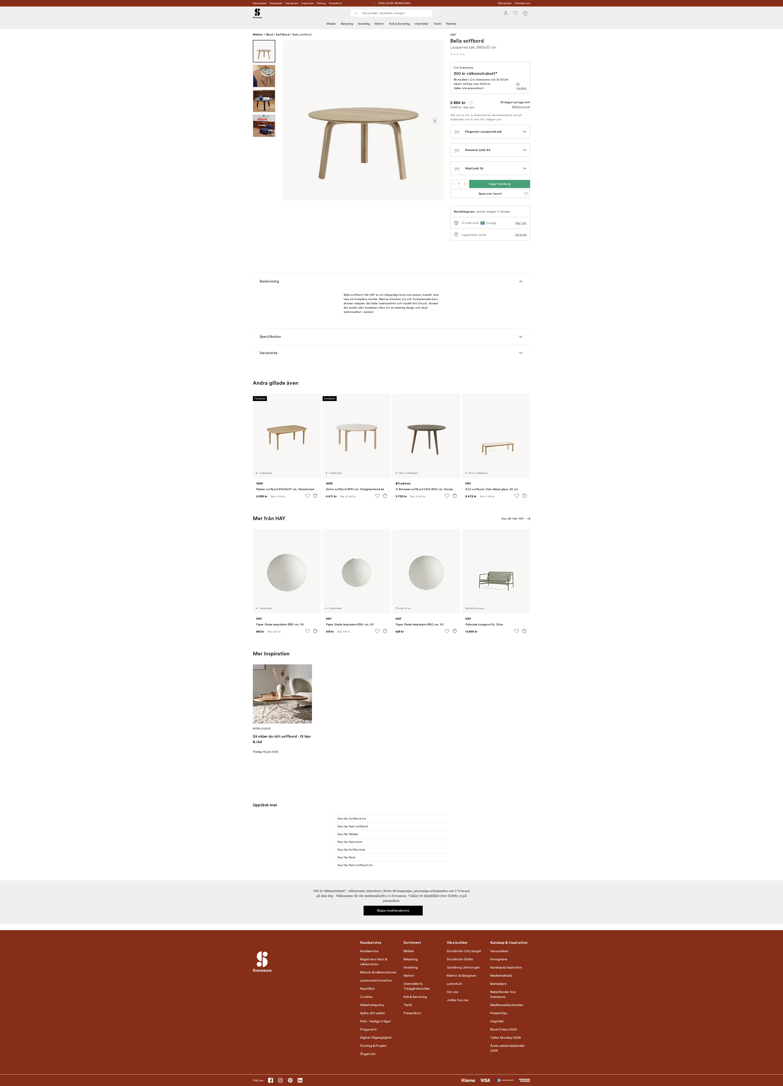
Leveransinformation (376, 980)
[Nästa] (435, 121)
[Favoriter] (515, 13)
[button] (457, 54)
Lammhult (454, 984)
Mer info (521, 223)
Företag (321, 3)
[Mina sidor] (506, 13)
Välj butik (521, 234)
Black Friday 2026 (503, 1029)
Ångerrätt (368, 1054)
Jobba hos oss (457, 1000)
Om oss (452, 992)
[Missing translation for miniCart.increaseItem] (465, 184)
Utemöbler (422, 23)
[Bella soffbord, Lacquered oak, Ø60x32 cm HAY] (363, 120)
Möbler (331, 23)
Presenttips (498, 1013)
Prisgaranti (368, 1029)
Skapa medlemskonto (393, 910)
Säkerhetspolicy (372, 1005)
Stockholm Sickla (460, 959)
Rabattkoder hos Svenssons (503, 994)
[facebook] (270, 1080)
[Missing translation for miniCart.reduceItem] (453, 184)
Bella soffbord (301, 34)
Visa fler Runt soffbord (352, 826)
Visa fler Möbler (347, 834)
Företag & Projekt (373, 1046)
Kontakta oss (522, 3)
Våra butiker (505, 3)
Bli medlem (521, 86)
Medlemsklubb (501, 975)
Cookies (366, 997)
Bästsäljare (498, 984)
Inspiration (307, 3)
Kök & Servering (399, 23)
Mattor (379, 23)
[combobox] (391, 13)
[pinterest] (290, 1080)
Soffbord (282, 34)
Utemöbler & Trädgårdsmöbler (417, 986)
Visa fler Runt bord (349, 841)
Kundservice (369, 951)
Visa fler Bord (346, 857)
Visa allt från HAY (512, 518)
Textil (437, 23)
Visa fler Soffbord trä (351, 818)
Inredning (364, 23)
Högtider (497, 1021)
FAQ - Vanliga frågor (375, 1021)
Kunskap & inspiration (506, 967)
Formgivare (291, 3)
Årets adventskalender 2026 (507, 1048)
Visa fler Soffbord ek (351, 849)
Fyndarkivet (335, 3)
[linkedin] (299, 1080)
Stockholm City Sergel (464, 951)
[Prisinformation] (471, 103)
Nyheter (451, 23)
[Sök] (356, 13)
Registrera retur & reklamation (373, 961)
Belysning (347, 23)
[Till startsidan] (257, 13)
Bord (269, 34)
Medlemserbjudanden (506, 1005)
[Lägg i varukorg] (315, 495)
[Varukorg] (525, 13)
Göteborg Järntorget (463, 967)
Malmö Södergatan (461, 975)
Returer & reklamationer (378, 972)
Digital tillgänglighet (376, 1037)
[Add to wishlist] (307, 496)
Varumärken (260, 3)
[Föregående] (292, 121)
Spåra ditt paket (372, 1013)
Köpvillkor (367, 989)
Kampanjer (276, 3)
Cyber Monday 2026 (505, 1037)
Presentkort (412, 1013)
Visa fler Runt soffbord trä (354, 865)
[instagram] (280, 1080)
